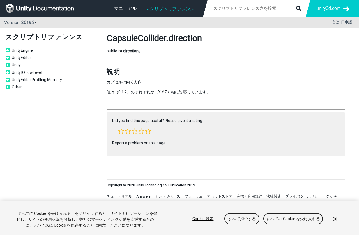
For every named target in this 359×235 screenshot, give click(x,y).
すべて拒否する (242, 219)
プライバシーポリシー (303, 196)
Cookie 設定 (202, 219)
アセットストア (220, 196)
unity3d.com (328, 8)
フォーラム (194, 196)
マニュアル (125, 8)
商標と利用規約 (249, 196)
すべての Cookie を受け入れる (293, 219)
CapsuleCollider (136, 38)
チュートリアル (119, 196)
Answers (143, 196)
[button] (121, 131)
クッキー (333, 196)
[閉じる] (335, 219)
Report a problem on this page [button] (138, 143)
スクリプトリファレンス (170, 8)
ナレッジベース (167, 196)
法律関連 (273, 196)
